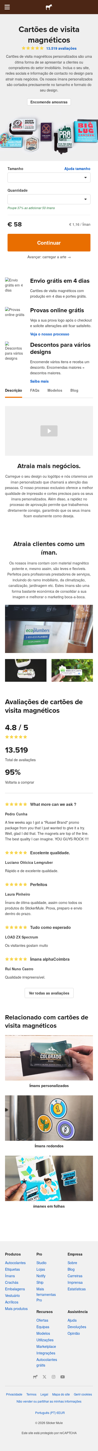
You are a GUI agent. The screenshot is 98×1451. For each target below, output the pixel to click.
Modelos (54, 390)
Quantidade (18, 190)
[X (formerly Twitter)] (44, 1377)
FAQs (34, 390)
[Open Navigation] (7, 7)
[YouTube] (63, 1377)
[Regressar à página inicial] (49, 7)
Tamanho (15, 168)
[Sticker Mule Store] (35, 1377)
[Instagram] (54, 1377)
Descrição (13, 390)
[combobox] (49, 178)
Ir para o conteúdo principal (4, 4)
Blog (74, 390)
